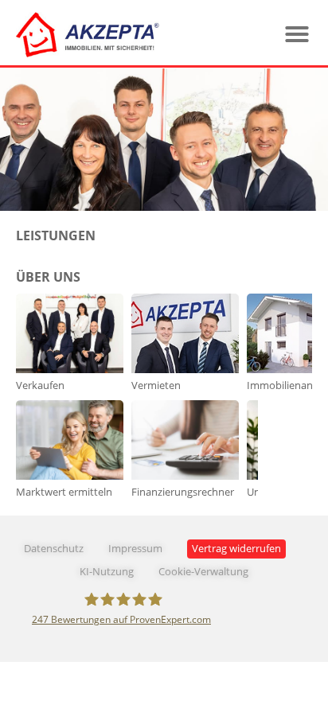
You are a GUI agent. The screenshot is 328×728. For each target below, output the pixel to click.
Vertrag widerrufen (236, 548)
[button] (297, 34)
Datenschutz (54, 548)
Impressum (135, 548)
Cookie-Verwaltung (203, 571)
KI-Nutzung (107, 571)
